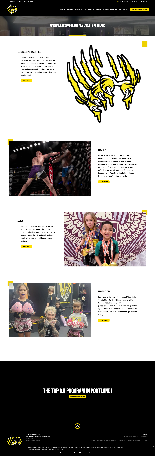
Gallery (125, 10)
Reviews (70, 10)
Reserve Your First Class (113, 10)
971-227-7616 (134, 1)
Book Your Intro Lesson (139, 9)
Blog (85, 10)
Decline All (77, 453)
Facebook (128, 436)
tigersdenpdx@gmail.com (32, 440)
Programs (62, 10)
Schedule (91, 10)
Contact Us (100, 10)
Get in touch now (123, 1)
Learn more (26, 81)
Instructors (78, 10)
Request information (77, 396)
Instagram (144, 436)
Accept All (63, 453)
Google (136, 436)
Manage (91, 453)
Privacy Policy (50, 449)
